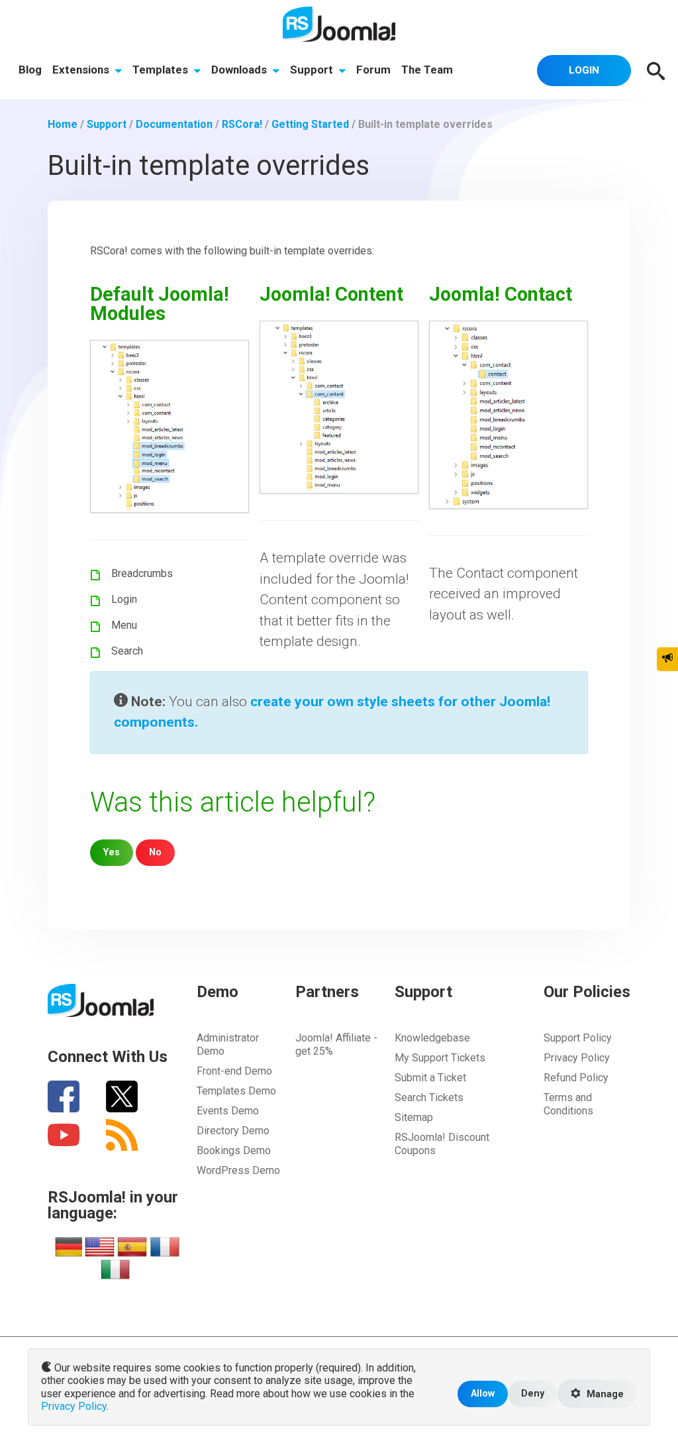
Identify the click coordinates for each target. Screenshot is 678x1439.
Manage (604, 1394)
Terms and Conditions (568, 1104)
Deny (532, 1393)
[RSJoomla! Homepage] (339, 23)
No (155, 852)
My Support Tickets (440, 1057)
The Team (427, 69)
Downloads (240, 69)
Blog (30, 69)
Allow (483, 1393)
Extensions (82, 69)
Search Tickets (429, 1097)
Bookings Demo (234, 1150)
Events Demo (228, 1110)
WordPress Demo (238, 1170)
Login (584, 70)
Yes (111, 852)
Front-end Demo (234, 1071)
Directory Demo (233, 1130)
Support (313, 69)
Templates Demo (236, 1091)
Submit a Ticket (430, 1077)
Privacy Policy (577, 1057)
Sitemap (414, 1117)
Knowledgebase (432, 1038)
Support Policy (578, 1038)
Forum (373, 69)
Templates (161, 69)
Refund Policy (576, 1077)
